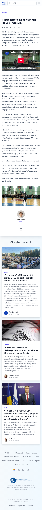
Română (12, 506)
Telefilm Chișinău (34, 461)
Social (6, 272)
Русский (21, 506)
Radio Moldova (31, 453)
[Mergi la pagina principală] (4, 3)
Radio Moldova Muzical (31, 457)
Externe (6, 345)
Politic (6, 408)
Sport (4, 12)
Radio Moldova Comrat (10, 461)
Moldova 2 (19, 453)
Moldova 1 (8, 453)
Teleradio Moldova (21, 465)
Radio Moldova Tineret (11, 457)
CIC (23, 461)
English (30, 506)
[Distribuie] (21, 229)
